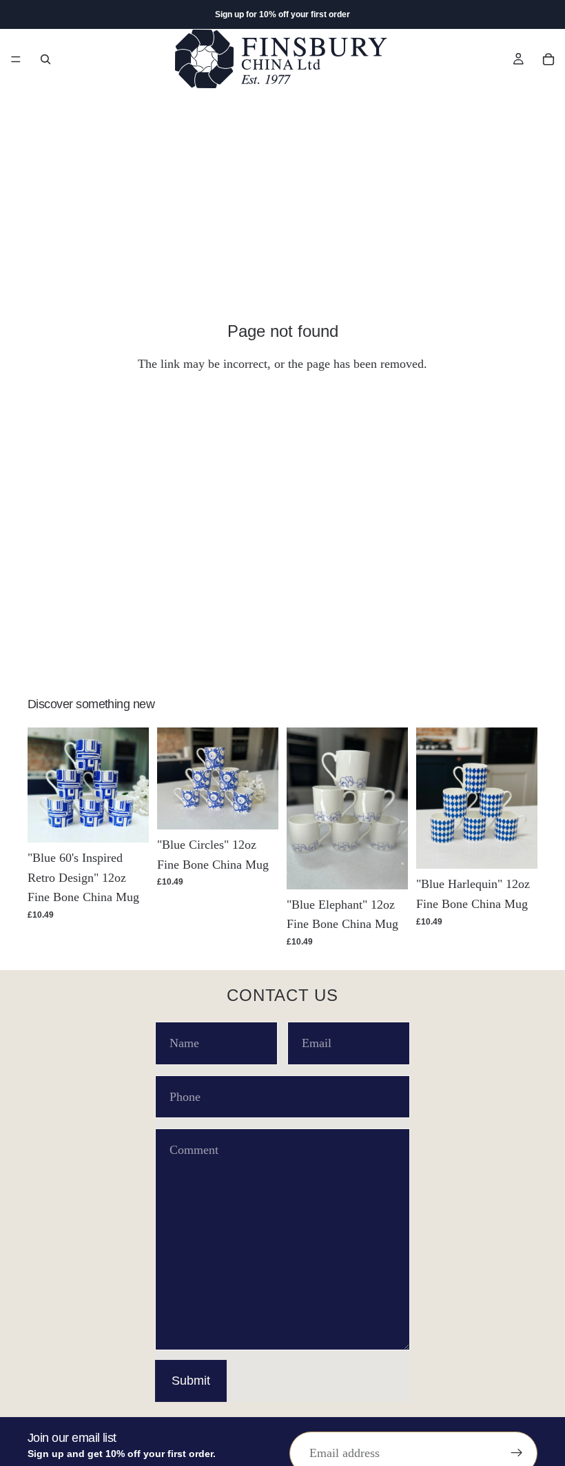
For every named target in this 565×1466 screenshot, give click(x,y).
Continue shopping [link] (282, 419)
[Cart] (548, 59)
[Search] (45, 59)
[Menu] (16, 59)
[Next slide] (134, 785)
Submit (191, 1380)
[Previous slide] (43, 785)
